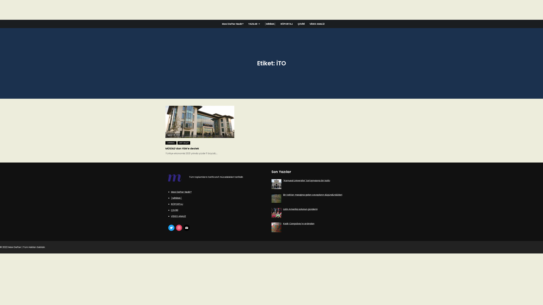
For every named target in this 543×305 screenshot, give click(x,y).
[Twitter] (171, 228)
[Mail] (186, 228)
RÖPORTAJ (287, 24)
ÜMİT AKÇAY (184, 143)
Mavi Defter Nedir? (233, 24)
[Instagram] (179, 228)
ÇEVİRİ (301, 24)
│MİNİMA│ (270, 24)
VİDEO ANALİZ (317, 24)
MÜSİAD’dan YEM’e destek (182, 148)
